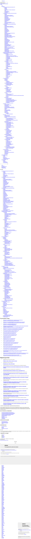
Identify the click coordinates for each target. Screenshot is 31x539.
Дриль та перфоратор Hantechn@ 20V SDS (8, 341)
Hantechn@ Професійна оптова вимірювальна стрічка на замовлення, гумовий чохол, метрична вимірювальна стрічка (14, 382)
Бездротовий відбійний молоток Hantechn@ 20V (9, 333)
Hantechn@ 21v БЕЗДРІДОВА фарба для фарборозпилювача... (11, 320)
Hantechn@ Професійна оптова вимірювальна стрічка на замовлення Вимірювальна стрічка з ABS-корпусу (14, 387)
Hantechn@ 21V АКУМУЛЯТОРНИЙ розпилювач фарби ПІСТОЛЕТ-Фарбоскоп (13, 322)
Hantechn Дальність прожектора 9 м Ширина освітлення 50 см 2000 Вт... (12, 351)
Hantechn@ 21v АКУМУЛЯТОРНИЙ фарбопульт (9, 324)
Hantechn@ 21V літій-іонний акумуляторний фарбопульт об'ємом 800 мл (12, 329)
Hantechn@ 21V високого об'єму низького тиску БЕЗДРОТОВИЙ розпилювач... (13, 327)
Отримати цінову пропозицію (4, 3)
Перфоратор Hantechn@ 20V (7, 337)
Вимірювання (3, 167)
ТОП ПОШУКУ (20, 438)
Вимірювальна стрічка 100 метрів (9, 363)
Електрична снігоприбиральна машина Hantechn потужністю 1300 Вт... (12, 355)
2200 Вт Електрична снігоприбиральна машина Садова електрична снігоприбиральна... (14, 353)
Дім (2, 165)
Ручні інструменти (4, 166)
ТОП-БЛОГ (15, 438)
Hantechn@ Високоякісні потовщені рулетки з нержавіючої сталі (14, 370)
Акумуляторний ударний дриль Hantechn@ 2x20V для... (10, 331)
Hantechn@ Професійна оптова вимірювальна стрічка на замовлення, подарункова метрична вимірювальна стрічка (14, 391)
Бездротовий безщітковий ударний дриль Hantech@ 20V (10, 343)
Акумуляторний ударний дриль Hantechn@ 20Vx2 (9, 335)
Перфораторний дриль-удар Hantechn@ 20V (9, 339)
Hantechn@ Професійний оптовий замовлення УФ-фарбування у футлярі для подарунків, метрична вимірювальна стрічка (16, 395)
